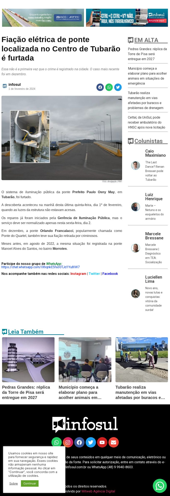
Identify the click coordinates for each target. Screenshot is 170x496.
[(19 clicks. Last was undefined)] (102, 442)
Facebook (110, 274)
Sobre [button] (13, 483)
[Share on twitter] (118, 87)
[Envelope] (113, 442)
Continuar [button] (29, 483)
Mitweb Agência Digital (98, 491)
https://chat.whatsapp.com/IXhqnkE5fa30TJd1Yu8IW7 (40, 267)
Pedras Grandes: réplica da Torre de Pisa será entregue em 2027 (147, 54)
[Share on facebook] (100, 87)
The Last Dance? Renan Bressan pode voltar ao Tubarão (154, 171)
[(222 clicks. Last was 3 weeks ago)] (68, 442)
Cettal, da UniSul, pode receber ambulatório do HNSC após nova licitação (146, 122)
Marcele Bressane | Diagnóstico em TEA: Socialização (153, 253)
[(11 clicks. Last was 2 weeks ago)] (43, 18)
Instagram (78, 274)
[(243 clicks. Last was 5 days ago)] (127, 18)
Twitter (95, 274)
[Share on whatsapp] (109, 87)
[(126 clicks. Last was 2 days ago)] (79, 442)
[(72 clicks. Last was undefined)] (56, 442)
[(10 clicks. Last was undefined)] (91, 442)
